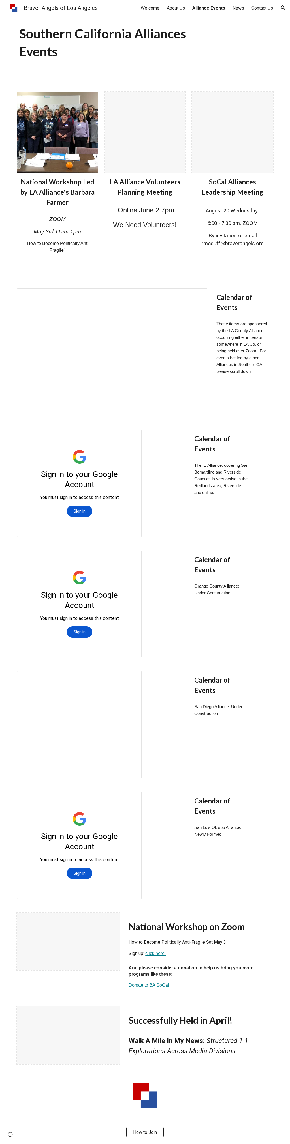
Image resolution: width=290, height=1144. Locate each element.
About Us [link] (176, 8)
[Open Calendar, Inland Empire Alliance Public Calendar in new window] (130, 437)
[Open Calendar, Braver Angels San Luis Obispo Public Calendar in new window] (130, 799)
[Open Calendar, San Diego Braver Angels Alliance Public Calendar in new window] (130, 678)
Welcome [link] (150, 8)
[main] (123, 43)
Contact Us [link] (262, 8)
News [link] (238, 8)
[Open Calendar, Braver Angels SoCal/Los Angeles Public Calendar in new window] (196, 295)
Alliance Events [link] (208, 8)
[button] (283, 8)
